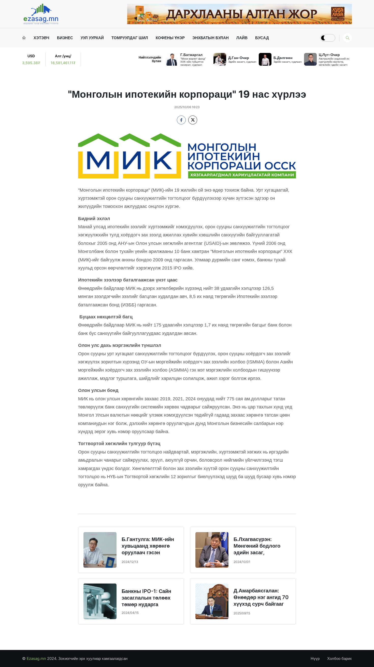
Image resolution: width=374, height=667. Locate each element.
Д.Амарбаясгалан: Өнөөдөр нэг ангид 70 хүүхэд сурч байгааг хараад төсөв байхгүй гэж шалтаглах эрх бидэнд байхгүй (261, 607)
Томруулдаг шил (129, 38)
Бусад (262, 38)
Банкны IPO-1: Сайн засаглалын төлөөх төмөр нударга (146, 597)
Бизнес (65, 38)
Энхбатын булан (210, 38)
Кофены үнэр (170, 38)
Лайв (242, 38)
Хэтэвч (41, 38)
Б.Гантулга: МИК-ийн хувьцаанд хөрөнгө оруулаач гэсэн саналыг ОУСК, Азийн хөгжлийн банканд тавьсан (149, 555)
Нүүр (315, 658)
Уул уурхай (92, 38)
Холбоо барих (339, 658)
